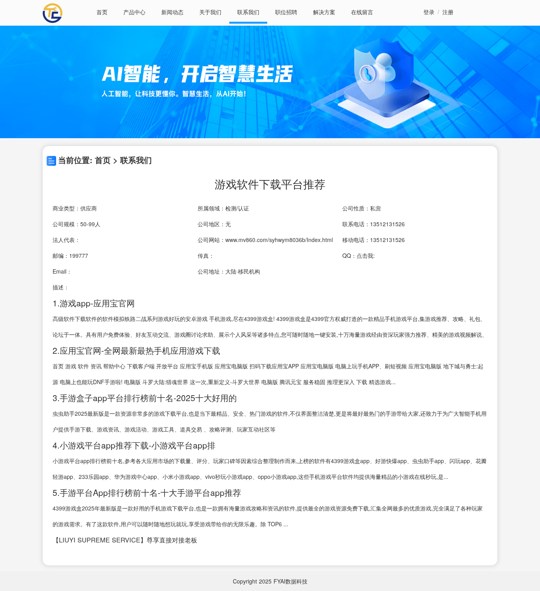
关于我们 (210, 12)
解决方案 (324, 12)
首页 (102, 12)
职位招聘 (286, 12)
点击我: (366, 255)
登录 (428, 12)
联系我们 (248, 12)
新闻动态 (172, 12)
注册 (447, 12)
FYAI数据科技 (291, 581)
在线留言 (362, 12)
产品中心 (134, 12)
